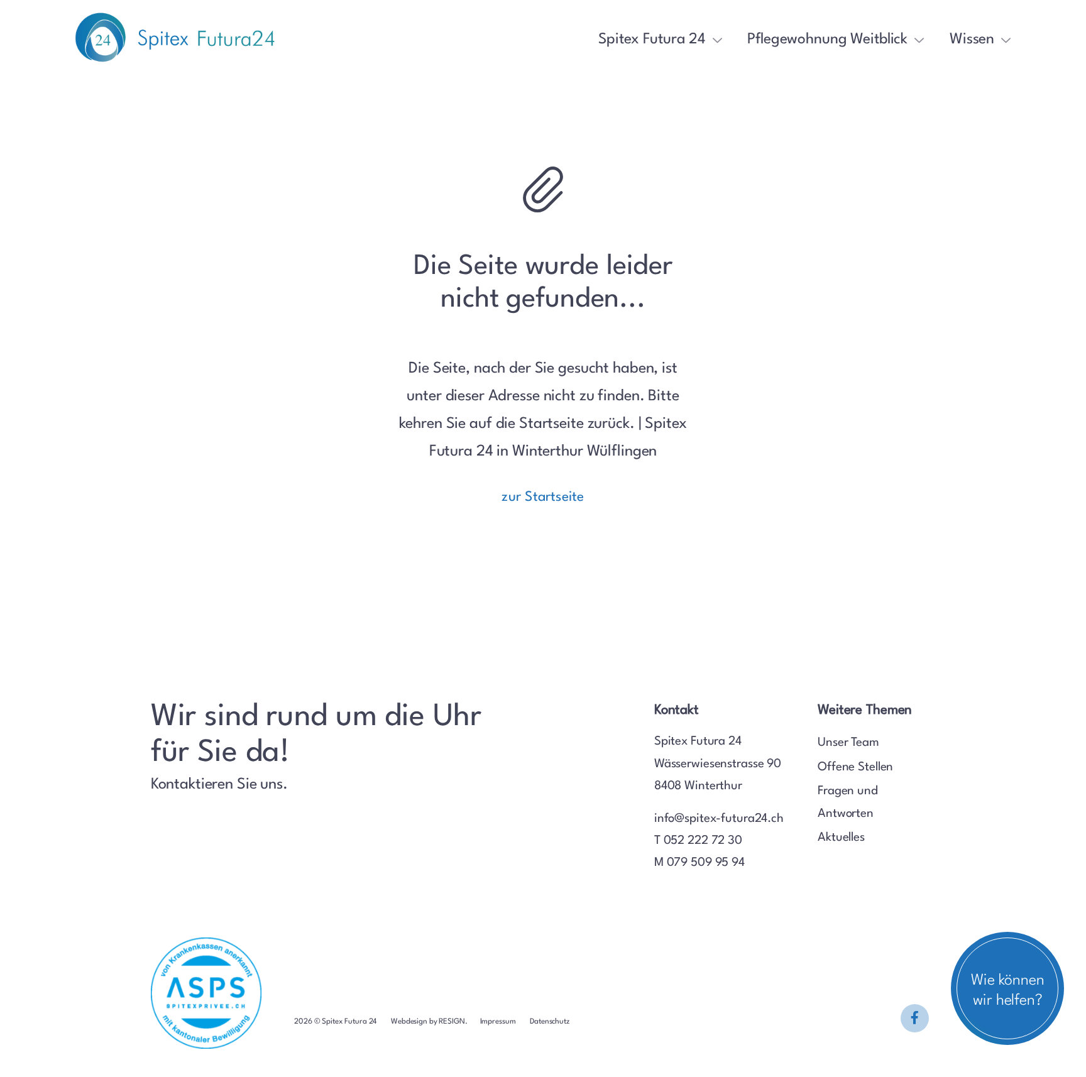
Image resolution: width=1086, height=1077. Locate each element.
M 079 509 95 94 (699, 862)
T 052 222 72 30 (698, 840)
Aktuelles (841, 837)
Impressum (499, 1021)
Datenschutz (549, 1021)
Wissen (972, 39)
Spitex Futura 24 (651, 39)
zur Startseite (543, 497)
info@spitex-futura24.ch (719, 818)
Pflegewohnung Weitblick (827, 39)
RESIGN (451, 1021)
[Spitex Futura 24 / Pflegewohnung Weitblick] (915, 1018)
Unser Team (848, 742)
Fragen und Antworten (848, 802)
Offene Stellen (855, 767)
